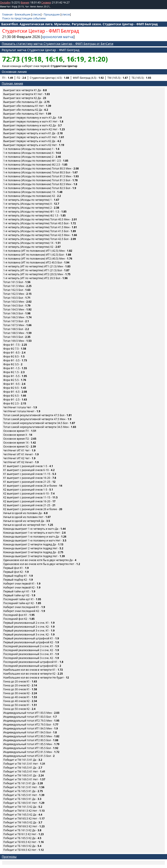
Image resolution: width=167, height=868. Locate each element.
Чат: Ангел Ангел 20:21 (37, 6)
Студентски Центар (23, 31)
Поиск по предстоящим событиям (24, 18)
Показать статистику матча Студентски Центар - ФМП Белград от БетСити (57, 44)
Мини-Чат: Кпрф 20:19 (12, 6)
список (36, 14)
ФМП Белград (64, 31)
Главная (7, 14)
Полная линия (12, 83)
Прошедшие (52, 14)
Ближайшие (22, 14)
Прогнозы (9, 857)
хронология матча (57, 36)
